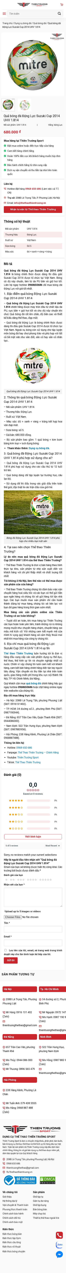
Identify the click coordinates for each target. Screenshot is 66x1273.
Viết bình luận (33, 836)
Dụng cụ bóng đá (22, 23)
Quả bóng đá (39, 23)
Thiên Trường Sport (28, 757)
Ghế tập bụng (39, 1205)
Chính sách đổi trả (12, 1218)
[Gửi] (59, 13)
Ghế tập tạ (38, 1196)
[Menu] (4, 13)
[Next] (59, 64)
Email (8, 936)
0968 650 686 (24, 747)
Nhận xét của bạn (14, 884)
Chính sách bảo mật (13, 1222)
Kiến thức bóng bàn (12, 1234)
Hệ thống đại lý (10, 1201)
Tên (7, 923)
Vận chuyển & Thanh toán (15, 1205)
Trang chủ (7, 23)
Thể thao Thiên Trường (18, 653)
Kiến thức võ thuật (12, 1246)
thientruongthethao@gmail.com (22, 1168)
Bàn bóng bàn (40, 1209)
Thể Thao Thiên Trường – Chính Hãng (38, 752)
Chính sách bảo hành (13, 1213)
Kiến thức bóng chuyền (14, 1251)
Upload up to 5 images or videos (23, 911)
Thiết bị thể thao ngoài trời (46, 1218)
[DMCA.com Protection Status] (48, 1180)
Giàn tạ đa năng (41, 1201)
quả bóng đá (33, 683)
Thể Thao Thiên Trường (28, 762)
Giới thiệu (7, 1196)
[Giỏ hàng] (62, 4)
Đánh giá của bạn (13, 875)
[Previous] (6, 64)
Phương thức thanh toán (15, 1209)
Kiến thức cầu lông (12, 1242)
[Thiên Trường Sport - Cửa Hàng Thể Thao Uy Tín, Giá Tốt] (33, 5)
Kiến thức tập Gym (12, 1238)
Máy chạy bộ (39, 1213)
